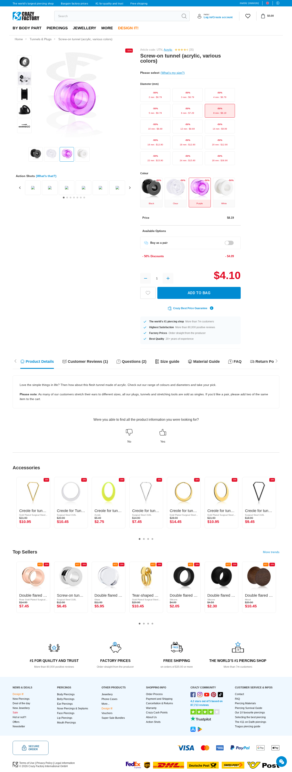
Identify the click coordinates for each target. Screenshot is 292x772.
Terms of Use (26, 763)
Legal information (65, 763)
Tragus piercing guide (247, 726)
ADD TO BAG (199, 293)
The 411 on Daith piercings (250, 721)
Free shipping (138, 3)
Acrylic (168, 49)
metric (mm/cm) (249, 3)
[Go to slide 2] (67, 197)
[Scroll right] (15, 360)
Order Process (154, 694)
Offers (16, 721)
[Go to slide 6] (81, 197)
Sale (15, 712)
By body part (27, 28)
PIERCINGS (57, 28)
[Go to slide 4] (74, 197)
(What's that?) (46, 176)
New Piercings (21, 698)
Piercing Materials (245, 703)
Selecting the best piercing (250, 717)
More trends (271, 552)
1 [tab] (139, 539)
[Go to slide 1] (64, 197)
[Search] (184, 16)
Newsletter (19, 726)
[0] (248, 16)
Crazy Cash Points (157, 712)
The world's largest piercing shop (33, 3)
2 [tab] (144, 539)
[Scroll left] (276, 360)
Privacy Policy (44, 763)
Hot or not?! (19, 717)
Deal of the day (21, 703)
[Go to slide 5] (77, 197)
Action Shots (153, 721)
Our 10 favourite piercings (250, 712)
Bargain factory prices (74, 3)
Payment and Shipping (159, 698)
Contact (239, 694)
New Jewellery (21, 708)
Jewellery (84, 28)
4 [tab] (152, 539)
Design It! (128, 28)
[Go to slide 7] (84, 197)
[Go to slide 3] (70, 197)
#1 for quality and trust (109, 3)
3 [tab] (148, 539)
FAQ (237, 698)
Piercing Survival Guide (248, 708)
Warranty (151, 708)
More (107, 28)
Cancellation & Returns (159, 703)
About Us (151, 717)
